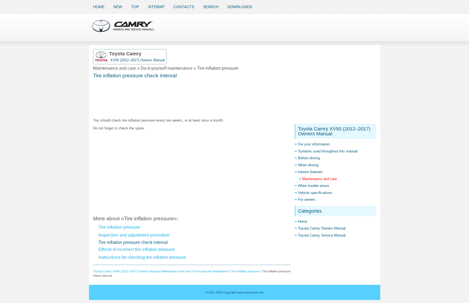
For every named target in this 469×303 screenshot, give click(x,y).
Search (210, 7)
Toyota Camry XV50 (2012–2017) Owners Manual (126, 271)
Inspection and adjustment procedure (134, 235)
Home (98, 7)
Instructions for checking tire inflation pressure (142, 257)
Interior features (310, 172)
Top (135, 7)
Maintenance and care (176, 271)
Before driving (309, 158)
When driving (308, 165)
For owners (306, 199)
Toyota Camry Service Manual (322, 235)
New (117, 7)
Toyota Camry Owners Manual (322, 228)
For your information (313, 144)
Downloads (239, 7)
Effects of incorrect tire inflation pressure (137, 249)
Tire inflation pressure (119, 227)
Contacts (183, 7)
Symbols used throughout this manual (327, 151)
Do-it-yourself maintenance (211, 271)
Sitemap (156, 7)
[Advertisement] (192, 98)
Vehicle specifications (315, 193)
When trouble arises (313, 186)
